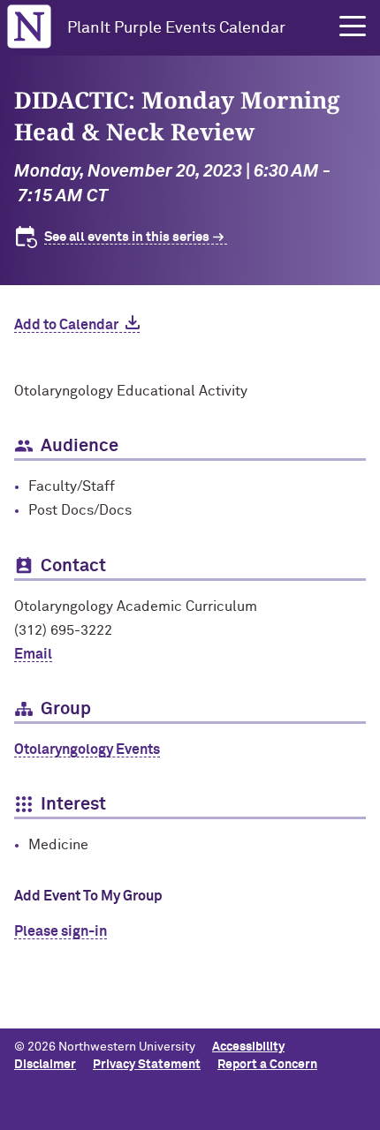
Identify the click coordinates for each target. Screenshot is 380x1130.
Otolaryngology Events (87, 749)
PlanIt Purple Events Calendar (176, 28)
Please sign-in (60, 931)
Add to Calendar (66, 325)
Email (33, 654)
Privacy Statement (147, 1064)
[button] (352, 26)
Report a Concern (267, 1064)
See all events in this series (126, 237)
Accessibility (248, 1047)
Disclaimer (45, 1064)
